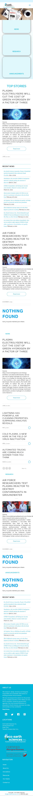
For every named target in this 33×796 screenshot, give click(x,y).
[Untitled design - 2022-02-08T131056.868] (16, 259)
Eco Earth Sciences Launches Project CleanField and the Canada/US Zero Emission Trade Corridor (17, 173)
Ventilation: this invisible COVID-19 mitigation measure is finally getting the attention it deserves (16, 180)
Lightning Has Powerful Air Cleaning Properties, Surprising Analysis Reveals (15, 418)
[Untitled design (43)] (16, 114)
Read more (16, 148)
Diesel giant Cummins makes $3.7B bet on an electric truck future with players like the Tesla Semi (16, 195)
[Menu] (30, 5)
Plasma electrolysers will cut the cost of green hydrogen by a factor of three (16, 96)
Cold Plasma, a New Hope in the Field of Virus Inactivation (14, 436)
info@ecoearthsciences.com (12, 794)
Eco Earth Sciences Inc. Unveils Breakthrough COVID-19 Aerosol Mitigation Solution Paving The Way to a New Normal (16, 215)
